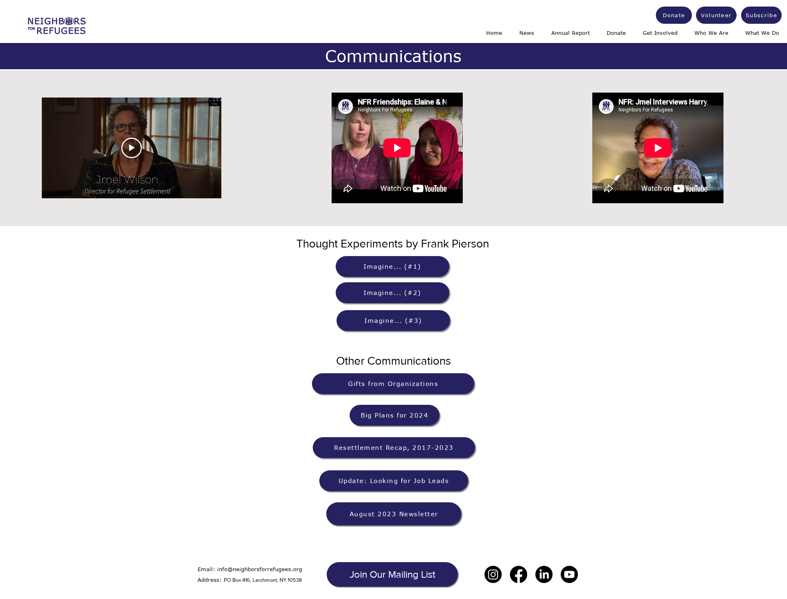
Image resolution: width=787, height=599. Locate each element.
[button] (392, 574)
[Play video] (131, 148)
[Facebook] (518, 574)
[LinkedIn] (544, 574)
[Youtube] (569, 574)
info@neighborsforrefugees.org (259, 569)
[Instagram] (493, 574)
